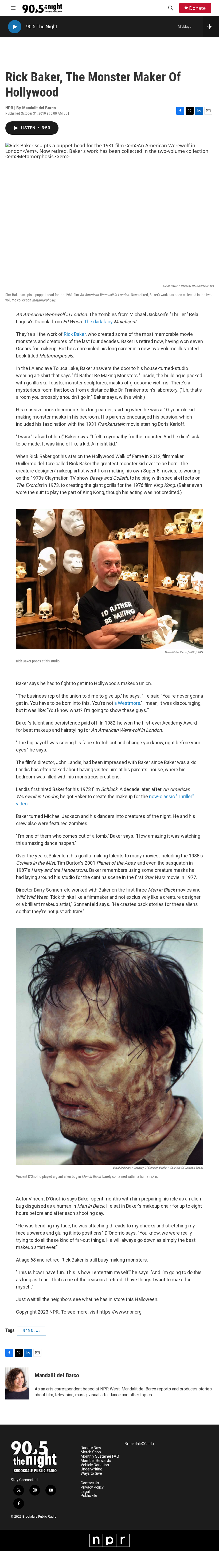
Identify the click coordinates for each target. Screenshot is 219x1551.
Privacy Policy (92, 1487)
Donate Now (91, 1448)
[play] (14, 27)
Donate (197, 8)
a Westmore (127, 703)
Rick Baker (75, 334)
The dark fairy (98, 321)
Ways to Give (91, 1474)
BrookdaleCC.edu (139, 1444)
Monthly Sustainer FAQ (100, 1456)
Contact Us (90, 1483)
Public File (89, 1496)
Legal (85, 1492)
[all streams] (211, 26)
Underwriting (91, 1469)
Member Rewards (96, 1461)
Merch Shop (91, 1452)
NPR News (31, 1331)
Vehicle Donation (95, 1465)
